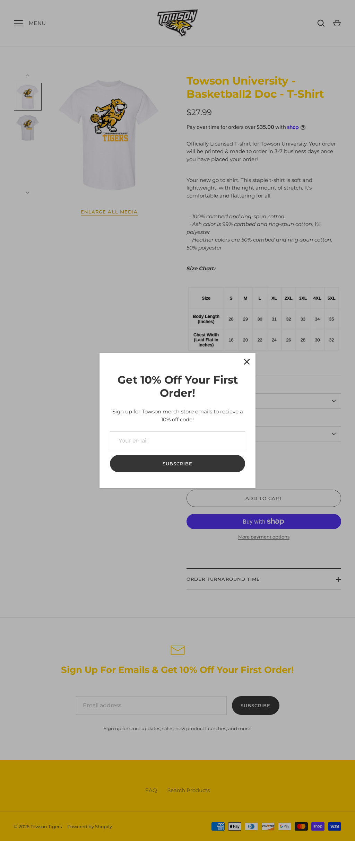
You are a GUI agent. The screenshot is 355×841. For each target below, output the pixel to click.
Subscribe (177, 463)
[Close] (246, 361)
